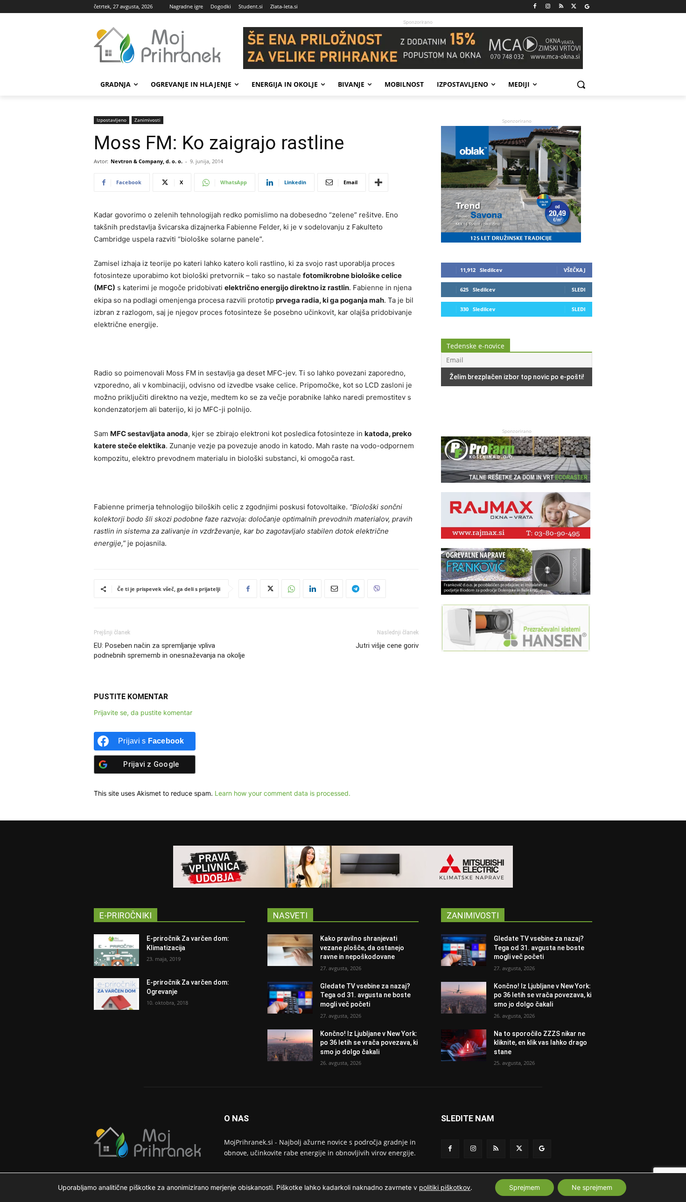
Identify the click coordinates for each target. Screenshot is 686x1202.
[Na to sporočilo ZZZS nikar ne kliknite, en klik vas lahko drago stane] (463, 1045)
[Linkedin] (312, 588)
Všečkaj (575, 269)
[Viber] (376, 588)
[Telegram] (355, 588)
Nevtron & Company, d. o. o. (146, 161)
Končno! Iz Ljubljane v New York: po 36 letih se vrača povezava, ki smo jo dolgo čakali (369, 1043)
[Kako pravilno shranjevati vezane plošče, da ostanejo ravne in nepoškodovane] (290, 950)
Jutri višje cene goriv (387, 645)
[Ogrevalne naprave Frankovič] (515, 599)
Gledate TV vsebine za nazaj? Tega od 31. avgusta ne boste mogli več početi (365, 995)
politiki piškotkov (444, 1187)
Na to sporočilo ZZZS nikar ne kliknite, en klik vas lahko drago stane (540, 1043)
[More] (378, 182)
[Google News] (586, 6)
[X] (573, 6)
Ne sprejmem (592, 1187)
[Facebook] (535, 6)
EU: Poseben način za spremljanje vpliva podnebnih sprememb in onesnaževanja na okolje (169, 650)
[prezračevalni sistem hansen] (515, 656)
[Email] (333, 588)
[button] (581, 84)
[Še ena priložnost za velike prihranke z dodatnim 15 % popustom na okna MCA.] (417, 48)
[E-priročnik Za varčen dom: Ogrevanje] (116, 994)
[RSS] (561, 6)
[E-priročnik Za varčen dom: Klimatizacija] (116, 950)
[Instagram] (548, 6)
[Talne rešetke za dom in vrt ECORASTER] (515, 487)
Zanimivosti (147, 120)
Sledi (579, 289)
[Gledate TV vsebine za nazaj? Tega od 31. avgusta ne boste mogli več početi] (290, 998)
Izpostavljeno (111, 120)
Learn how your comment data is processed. (282, 793)
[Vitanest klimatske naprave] (343, 867)
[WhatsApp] (290, 588)
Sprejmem (524, 1187)
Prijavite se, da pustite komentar (143, 712)
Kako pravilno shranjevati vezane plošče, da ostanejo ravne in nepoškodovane (362, 947)
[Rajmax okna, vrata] (515, 543)
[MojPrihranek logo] (168, 45)
